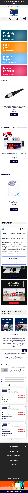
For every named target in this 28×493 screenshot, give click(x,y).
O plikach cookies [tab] (21, 233)
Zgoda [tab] (4, 233)
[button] (3, 19)
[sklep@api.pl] (16, 1)
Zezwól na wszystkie (14, 258)
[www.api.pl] (18, 1)
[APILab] (14, 3)
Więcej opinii (14, 439)
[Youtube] (21, 1)
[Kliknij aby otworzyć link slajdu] (14, 25)
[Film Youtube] (14, 292)
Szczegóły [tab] (12, 233)
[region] (14, 25)
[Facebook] (23, 1)
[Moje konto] (17, 19)
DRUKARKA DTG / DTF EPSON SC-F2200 (7, 321)
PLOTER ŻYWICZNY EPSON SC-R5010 (21, 321)
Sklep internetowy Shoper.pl (14, 488)
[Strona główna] (14, 12)
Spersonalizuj (13, 262)
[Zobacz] (14, 266)
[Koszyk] (24, 19)
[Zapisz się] (24, 350)
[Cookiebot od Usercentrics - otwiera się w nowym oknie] (20, 229)
